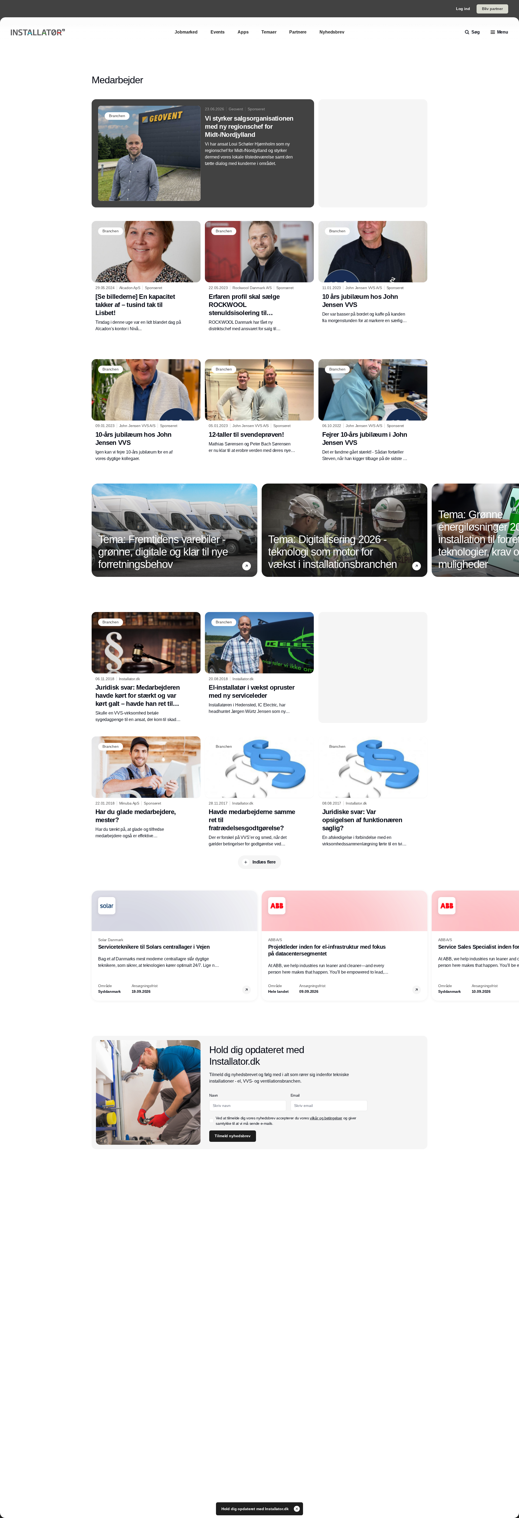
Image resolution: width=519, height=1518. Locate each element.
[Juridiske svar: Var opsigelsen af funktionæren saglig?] (372, 791)
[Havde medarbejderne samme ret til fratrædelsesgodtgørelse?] (259, 791)
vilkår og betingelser (326, 1118)
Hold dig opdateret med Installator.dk (255, 1509)
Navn (213, 1095)
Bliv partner (492, 8)
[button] (246, 566)
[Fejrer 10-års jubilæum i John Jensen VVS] (372, 410)
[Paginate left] (95, 530)
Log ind (463, 8)
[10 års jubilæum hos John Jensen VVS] (372, 272)
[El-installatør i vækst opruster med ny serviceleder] (259, 663)
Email (295, 1095)
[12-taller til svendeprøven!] (259, 406)
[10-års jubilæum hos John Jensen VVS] (146, 410)
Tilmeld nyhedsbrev (232, 1136)
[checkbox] (211, 1121)
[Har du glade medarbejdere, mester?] (146, 787)
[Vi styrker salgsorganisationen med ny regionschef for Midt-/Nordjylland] (203, 153)
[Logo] (38, 32)
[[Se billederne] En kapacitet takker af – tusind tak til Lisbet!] (146, 276)
